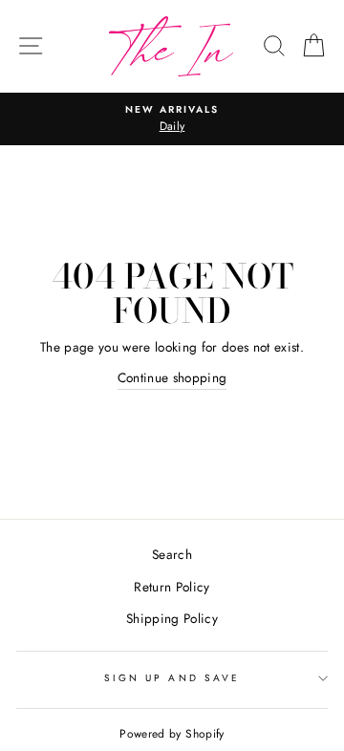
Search (172, 554)
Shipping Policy (172, 618)
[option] (172, 119)
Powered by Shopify (171, 733)
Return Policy (171, 586)
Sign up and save (172, 678)
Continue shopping (172, 377)
